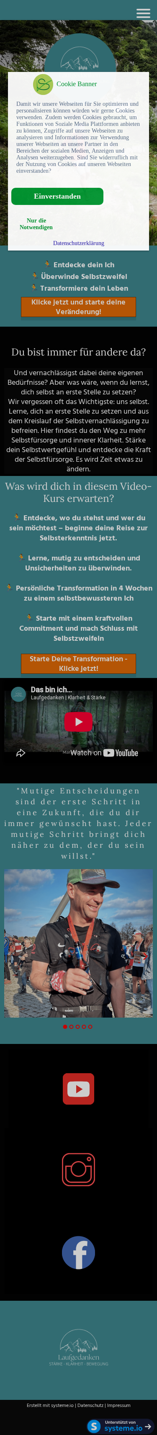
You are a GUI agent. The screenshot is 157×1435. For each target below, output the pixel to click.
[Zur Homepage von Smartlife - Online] (43, 85)
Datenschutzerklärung (78, 243)
